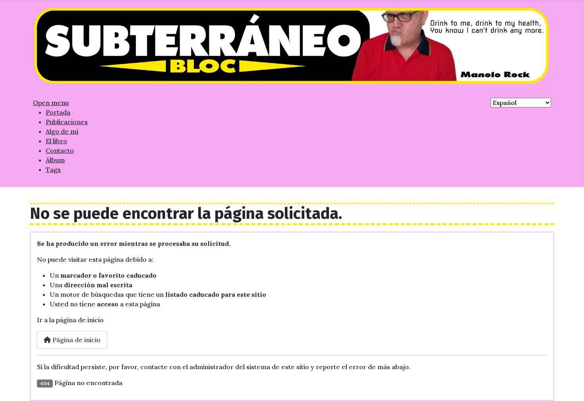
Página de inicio (76, 340)
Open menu (51, 103)
